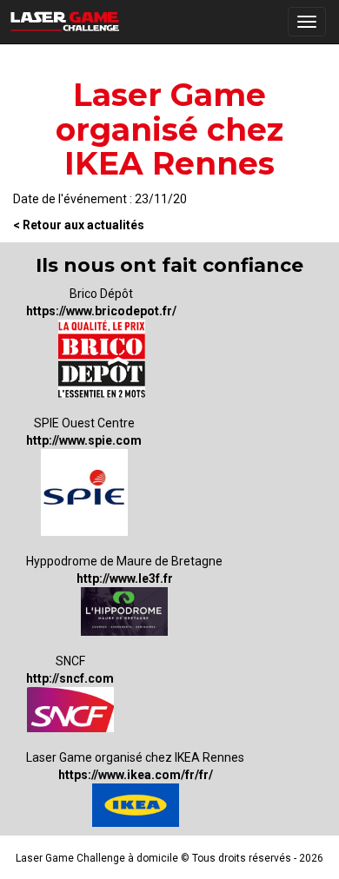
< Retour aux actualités (78, 225)
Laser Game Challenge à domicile (97, 858)
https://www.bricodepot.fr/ (101, 311)
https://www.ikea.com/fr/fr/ (135, 775)
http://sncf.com (70, 678)
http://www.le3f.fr (124, 578)
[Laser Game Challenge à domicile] (65, 21)
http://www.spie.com (84, 440)
